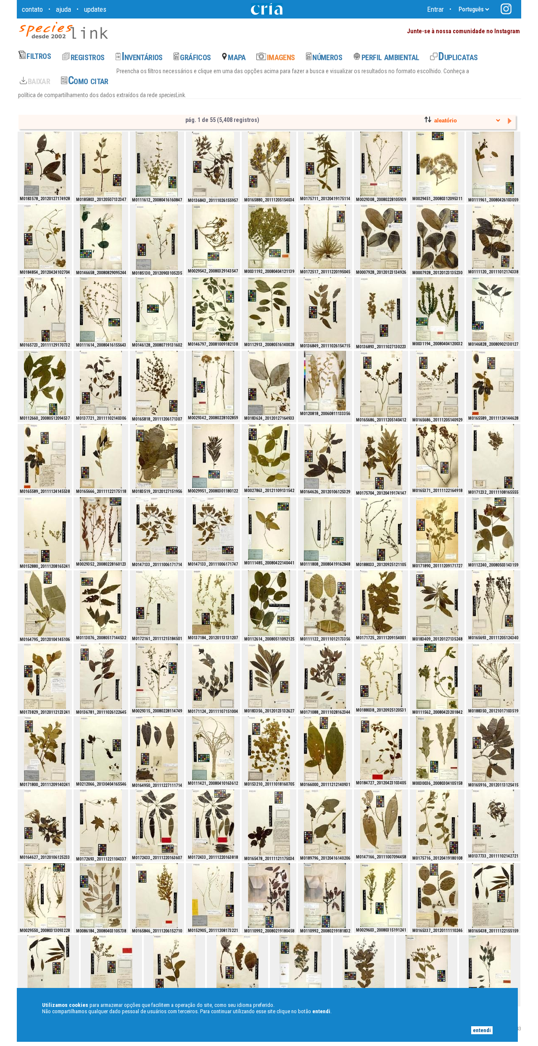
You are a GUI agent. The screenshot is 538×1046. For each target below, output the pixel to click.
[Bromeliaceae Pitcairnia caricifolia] (213, 748)
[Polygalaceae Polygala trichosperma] (213, 895)
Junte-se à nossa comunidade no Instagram (463, 31)
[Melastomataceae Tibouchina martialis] (157, 895)
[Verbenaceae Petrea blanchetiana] (269, 528)
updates (95, 9)
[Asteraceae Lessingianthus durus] (101, 529)
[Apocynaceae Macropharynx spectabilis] (269, 383)
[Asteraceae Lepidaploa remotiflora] (157, 675)
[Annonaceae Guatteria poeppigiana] (493, 749)
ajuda (63, 9)
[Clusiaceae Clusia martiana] (101, 895)
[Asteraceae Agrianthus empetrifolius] (213, 236)
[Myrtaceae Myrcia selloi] (381, 310)
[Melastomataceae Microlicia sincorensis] (45, 309)
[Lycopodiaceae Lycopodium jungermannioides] (213, 602)
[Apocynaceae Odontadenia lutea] (45, 164)
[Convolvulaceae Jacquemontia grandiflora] (381, 748)
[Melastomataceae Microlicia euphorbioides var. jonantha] (111, 967)
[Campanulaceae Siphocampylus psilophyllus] (325, 164)
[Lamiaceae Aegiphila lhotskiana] (437, 676)
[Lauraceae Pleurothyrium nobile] (381, 821)
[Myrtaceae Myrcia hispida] (213, 164)
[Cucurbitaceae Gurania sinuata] (325, 822)
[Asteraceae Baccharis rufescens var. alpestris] (437, 309)
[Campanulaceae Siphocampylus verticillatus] (381, 457)
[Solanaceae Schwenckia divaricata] (157, 603)
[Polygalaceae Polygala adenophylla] (45, 530)
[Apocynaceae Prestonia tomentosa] (269, 455)
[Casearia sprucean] (101, 602)
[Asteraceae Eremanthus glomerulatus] (301, 967)
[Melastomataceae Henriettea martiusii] (493, 895)
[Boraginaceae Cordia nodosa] (237, 968)
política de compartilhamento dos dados (66, 95)
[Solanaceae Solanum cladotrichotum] (381, 602)
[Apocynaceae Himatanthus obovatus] (381, 236)
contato (32, 9)
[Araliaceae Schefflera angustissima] (157, 822)
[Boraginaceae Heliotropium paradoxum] (381, 675)
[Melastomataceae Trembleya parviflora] (269, 164)
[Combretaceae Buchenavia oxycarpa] (213, 309)
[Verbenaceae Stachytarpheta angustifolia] (325, 529)
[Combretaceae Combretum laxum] (101, 237)
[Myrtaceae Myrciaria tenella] (493, 456)
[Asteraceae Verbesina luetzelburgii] (437, 748)
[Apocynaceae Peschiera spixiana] (437, 603)
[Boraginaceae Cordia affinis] (157, 237)
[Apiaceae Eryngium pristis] (325, 236)
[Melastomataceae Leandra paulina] (269, 822)
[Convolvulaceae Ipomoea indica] (45, 236)
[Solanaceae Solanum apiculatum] (45, 748)
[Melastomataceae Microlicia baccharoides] (381, 384)
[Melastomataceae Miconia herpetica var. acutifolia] (493, 383)
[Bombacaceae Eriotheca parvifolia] (269, 895)
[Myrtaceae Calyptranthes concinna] (325, 676)
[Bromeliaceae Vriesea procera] (325, 380)
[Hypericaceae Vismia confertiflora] (493, 529)
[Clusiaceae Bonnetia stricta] (493, 164)
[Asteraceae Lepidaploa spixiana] (381, 164)
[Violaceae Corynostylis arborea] (269, 603)
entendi (482, 1030)
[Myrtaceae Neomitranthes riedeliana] (493, 309)
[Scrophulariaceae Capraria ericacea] (493, 675)
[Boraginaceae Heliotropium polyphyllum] (381, 529)
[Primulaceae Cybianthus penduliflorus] (157, 749)
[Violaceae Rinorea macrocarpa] (45, 383)
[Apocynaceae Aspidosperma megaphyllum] (157, 456)
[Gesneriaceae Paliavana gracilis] (101, 164)
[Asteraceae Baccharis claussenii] (269, 236)
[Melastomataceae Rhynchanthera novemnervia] (157, 383)
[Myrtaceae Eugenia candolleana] (493, 821)
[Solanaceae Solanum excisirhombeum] (437, 530)
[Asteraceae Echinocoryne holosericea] (213, 383)
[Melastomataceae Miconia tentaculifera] (101, 456)
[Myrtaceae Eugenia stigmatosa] (213, 675)
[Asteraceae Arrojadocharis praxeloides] (45, 895)
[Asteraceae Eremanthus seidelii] (437, 164)
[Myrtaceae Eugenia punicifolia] (101, 383)
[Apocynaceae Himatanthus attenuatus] (269, 675)
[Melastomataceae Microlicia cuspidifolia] (493, 602)
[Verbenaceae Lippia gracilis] (101, 309)
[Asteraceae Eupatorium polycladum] (381, 895)
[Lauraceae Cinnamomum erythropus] (364, 967)
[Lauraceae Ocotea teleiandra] (157, 529)
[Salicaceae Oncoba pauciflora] (269, 309)
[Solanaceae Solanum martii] (325, 748)
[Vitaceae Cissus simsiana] (101, 748)
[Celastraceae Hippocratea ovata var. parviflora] (493, 236)
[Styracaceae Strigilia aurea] (45, 676)
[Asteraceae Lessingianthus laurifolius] (427, 967)
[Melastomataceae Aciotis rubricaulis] (174, 968)
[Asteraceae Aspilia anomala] (213, 456)
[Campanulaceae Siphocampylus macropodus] (437, 822)
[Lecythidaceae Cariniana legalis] (490, 967)
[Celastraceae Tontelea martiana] (325, 603)
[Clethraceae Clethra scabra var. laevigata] (325, 456)
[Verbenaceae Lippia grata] (157, 164)
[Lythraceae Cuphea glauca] (157, 309)
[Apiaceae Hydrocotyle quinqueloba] (101, 822)
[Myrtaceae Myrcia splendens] (325, 310)
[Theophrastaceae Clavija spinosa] (45, 603)
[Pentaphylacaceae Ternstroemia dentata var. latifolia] (437, 895)
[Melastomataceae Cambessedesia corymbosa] (437, 455)
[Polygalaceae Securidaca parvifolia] (269, 748)
